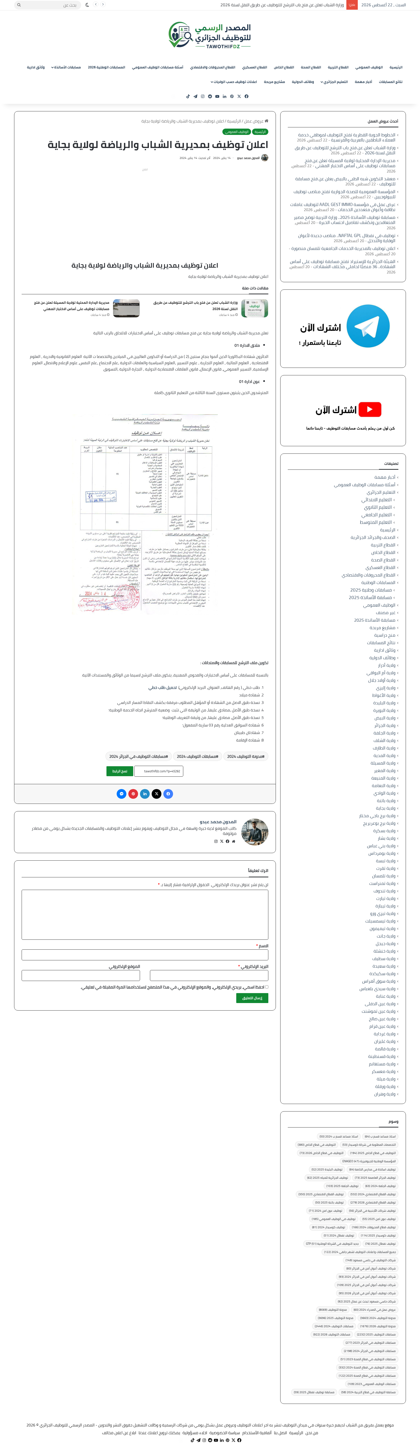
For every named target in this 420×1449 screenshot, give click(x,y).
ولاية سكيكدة (382, 973)
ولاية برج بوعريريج (379, 823)
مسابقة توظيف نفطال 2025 (314, 1392)
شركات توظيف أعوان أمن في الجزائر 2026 (367, 1293)
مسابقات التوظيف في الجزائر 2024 (137, 756)
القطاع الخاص (284, 67)
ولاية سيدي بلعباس (377, 988)
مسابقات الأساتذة (67, 67)
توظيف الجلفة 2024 (380, 1186)
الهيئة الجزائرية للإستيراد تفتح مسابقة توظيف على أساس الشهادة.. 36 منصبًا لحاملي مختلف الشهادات (342, 264)
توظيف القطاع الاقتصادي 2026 (373, 1202)
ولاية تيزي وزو (382, 913)
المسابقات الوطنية (378, 582)
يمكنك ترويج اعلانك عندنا (159, 1433)
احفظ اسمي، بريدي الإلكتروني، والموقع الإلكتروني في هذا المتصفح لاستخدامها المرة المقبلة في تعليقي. (172, 987)
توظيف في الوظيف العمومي (334, 1219)
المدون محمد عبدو (248, 158)
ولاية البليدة (384, 702)
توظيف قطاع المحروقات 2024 (374, 1227)
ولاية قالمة (385, 1048)
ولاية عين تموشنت (378, 1011)
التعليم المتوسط (376, 522)
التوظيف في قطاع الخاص (317, 1144)
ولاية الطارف (384, 747)
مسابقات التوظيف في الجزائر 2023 (371, 1342)
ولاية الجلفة (384, 732)
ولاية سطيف (383, 958)
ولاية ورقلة (385, 1086)
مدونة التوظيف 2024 (244, 756)
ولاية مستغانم (382, 1063)
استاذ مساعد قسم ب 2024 (339, 1136)
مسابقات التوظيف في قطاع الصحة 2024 (367, 1367)
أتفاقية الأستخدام (256, 1433)
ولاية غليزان (384, 1041)
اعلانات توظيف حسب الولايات (235, 82)
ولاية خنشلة (384, 951)
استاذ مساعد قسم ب (380, 1136)
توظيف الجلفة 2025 (342, 1186)
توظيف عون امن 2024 (325, 1210)
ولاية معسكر (383, 1071)
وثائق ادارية (36, 67)
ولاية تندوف (384, 890)
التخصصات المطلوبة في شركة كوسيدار (369, 1144)
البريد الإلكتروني (253, 966)
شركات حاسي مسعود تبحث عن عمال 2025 (367, 1301)
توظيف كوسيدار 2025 (378, 1235)
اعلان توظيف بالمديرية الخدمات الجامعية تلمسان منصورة (343, 248)
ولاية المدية (384, 755)
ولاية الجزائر (384, 725)
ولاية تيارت (385, 898)
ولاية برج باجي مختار (377, 815)
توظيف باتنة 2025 (329, 1202)
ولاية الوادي (384, 793)
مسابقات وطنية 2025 (371, 590)
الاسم (262, 946)
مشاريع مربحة (274, 82)
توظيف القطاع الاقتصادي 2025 (321, 1194)
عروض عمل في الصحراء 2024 (375, 1309)
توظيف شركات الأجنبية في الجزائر (372, 1210)
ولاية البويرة (384, 710)
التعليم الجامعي (376, 514)
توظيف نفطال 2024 (339, 1235)
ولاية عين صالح (382, 1018)
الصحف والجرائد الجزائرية (373, 537)
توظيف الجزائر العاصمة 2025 (375, 1177)
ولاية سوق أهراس (378, 981)
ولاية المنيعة (383, 778)
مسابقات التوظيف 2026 (331, 1334)
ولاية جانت (386, 936)
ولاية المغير (384, 770)
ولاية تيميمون (382, 928)
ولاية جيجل (385, 943)
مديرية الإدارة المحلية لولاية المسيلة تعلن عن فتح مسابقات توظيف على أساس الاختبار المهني (71, 305)
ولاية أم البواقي (381, 672)
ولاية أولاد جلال (381, 680)
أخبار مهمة (363, 82)
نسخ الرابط (120, 771)
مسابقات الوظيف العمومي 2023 (372, 1384)
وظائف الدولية (303, 82)
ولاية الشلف (384, 740)
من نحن (312, 1433)
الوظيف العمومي (369, 67)
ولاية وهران (384, 1093)
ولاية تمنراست (382, 883)
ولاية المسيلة (383, 763)
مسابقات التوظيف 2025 (376, 1334)
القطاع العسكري (254, 67)
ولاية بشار (386, 838)
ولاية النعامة (383, 785)
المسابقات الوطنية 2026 (106, 67)
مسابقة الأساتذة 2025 (370, 597)
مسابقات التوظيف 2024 (196, 756)
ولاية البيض (385, 717)
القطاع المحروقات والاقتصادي (212, 67)
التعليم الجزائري (336, 82)
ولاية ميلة (386, 1078)
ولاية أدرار (386, 665)
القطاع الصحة (311, 67)
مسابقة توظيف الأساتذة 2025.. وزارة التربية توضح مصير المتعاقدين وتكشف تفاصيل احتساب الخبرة (344, 219)
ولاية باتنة (386, 800)
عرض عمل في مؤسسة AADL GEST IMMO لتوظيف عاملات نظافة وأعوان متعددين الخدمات (342, 207)
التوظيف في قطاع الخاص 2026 (321, 1153)
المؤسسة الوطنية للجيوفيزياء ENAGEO (369, 1161)
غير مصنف (385, 612)
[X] (222, 841)
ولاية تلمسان (383, 875)
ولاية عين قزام (382, 1026)
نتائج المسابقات (390, 82)
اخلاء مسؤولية (195, 1433)
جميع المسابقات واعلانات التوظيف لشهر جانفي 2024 (360, 1252)
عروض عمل (254, 121)
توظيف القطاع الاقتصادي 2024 (373, 1194)
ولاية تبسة (385, 860)
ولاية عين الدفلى (380, 1003)
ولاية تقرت (385, 868)
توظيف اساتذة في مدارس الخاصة (372, 1169)
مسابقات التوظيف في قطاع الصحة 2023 (368, 1359)
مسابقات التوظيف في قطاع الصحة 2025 (367, 1375)
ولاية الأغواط (383, 695)
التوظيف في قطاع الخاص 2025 (373, 1153)
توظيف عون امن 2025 (379, 1219)
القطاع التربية (338, 67)
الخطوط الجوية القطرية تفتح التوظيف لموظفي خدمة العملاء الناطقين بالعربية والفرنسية (346, 137)
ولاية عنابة (385, 996)
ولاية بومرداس (381, 853)
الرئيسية (396, 67)
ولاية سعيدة (384, 966)
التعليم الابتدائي (376, 499)
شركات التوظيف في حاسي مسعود (371, 1260)
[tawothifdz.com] (210, 35)
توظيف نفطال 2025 (380, 1243)
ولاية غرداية (384, 1033)
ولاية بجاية (385, 808)
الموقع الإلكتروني (124, 966)
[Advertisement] (145, 207)
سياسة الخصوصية (225, 1433)
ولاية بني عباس (381, 845)
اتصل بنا (280, 1433)
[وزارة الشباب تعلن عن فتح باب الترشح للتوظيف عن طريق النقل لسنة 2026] (254, 308)
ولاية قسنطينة (381, 1056)
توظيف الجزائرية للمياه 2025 (327, 1177)
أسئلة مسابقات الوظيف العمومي (157, 67)
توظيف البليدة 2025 (327, 1169)
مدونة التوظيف (333, 1309)
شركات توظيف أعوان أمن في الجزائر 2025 (366, 1285)
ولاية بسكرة (384, 830)
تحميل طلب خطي (163, 687)
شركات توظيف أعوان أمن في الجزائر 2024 (367, 1276)
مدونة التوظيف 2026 (378, 1326)
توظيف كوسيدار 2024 (328, 1227)
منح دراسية (384, 635)
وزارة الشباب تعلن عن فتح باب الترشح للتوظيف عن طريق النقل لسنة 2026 (282, 5)
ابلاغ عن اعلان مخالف (119, 1433)
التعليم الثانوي (378, 507)
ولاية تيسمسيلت (380, 920)
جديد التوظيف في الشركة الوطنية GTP (332, 1243)
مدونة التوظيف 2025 (335, 1318)
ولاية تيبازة (385, 905)
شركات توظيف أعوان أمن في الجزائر (371, 1268)
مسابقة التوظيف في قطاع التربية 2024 (368, 1392)
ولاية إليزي (385, 687)
